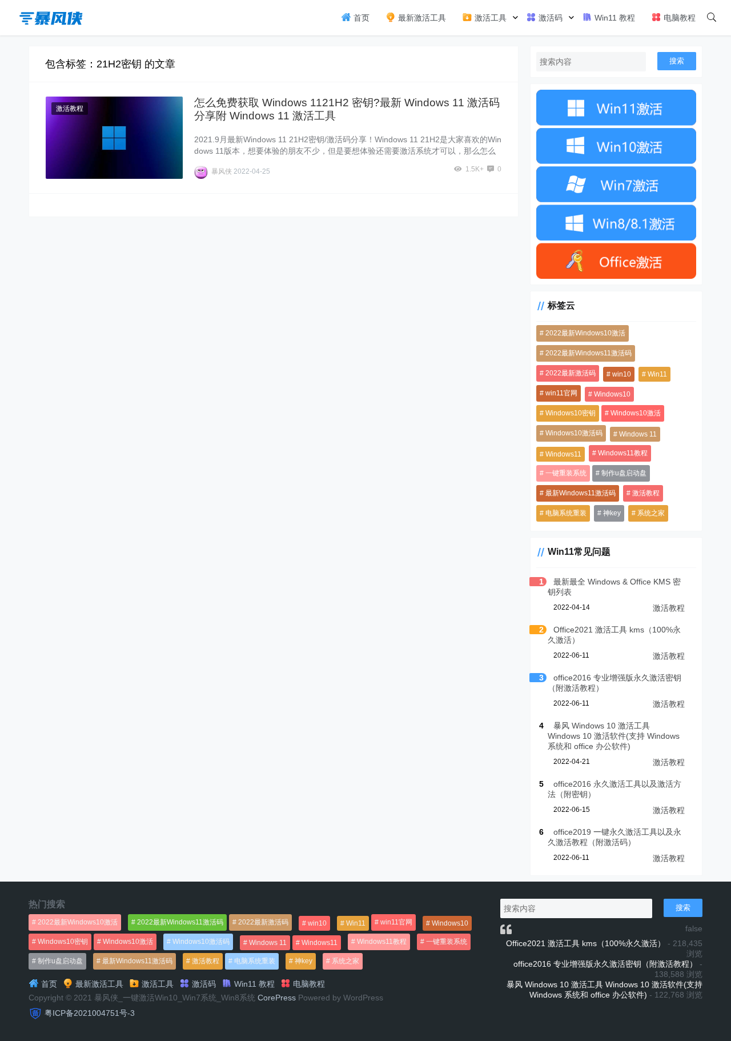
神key (612, 513)
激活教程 (69, 109)
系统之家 (651, 513)
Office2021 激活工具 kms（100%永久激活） (585, 943)
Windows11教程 (623, 453)
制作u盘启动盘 (623, 473)
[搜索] (712, 18)
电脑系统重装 (566, 513)
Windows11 (563, 454)
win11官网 (561, 393)
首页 (360, 17)
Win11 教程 (613, 17)
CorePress (277, 997)
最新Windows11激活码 (580, 493)
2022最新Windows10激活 (585, 333)
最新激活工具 (421, 17)
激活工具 (489, 17)
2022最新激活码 (570, 373)
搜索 (676, 61)
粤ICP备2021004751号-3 (90, 1013)
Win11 (657, 374)
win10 (621, 374)
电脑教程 (678, 17)
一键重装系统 (566, 473)
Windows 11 (638, 434)
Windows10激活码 (574, 433)
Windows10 (612, 394)
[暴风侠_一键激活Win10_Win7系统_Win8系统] (51, 17)
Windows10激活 (635, 413)
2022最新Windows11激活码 (588, 353)
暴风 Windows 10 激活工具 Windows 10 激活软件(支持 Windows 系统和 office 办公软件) (614, 736)
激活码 (549, 17)
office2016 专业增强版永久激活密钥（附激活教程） (605, 963)
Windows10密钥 (570, 413)
